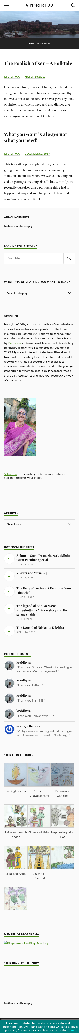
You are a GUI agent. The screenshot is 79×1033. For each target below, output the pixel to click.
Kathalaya (14, 343)
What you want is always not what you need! (35, 137)
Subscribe (10, 474)
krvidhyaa (12, 76)
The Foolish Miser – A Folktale (38, 63)
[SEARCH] (69, 258)
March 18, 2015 (35, 76)
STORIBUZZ (39, 5)
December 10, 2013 (37, 153)
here (71, 1030)
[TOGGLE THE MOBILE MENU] (6, 5)
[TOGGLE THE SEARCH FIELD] (72, 5)
